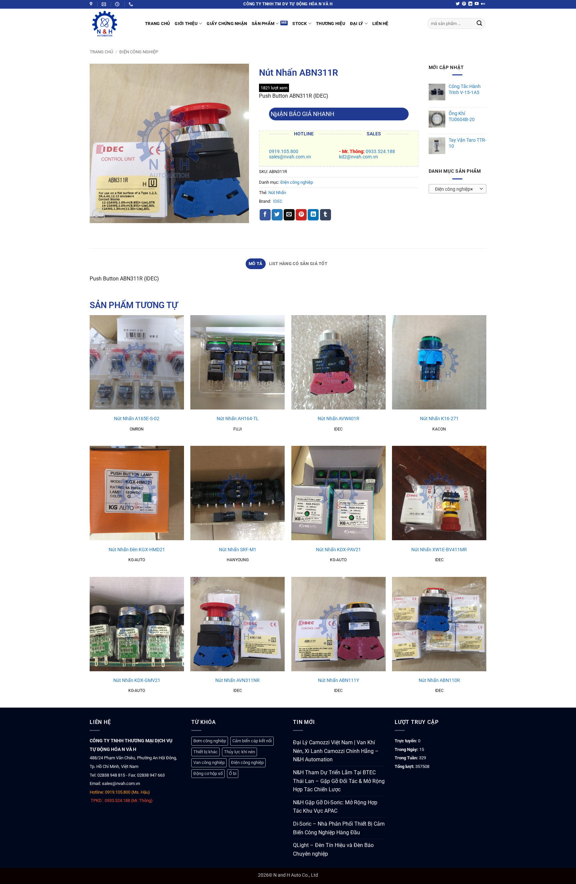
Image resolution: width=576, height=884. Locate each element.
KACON (439, 429)
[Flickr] (483, 4)
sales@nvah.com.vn (290, 157)
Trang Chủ (157, 23)
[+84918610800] (132, 4)
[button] (98, 214)
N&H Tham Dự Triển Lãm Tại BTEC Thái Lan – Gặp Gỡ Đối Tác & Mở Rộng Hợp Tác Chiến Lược (339, 781)
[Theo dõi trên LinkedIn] (470, 4)
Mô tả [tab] (255, 263)
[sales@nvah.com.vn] (105, 4)
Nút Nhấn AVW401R (338, 418)
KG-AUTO (136, 560)
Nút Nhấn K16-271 (439, 418)
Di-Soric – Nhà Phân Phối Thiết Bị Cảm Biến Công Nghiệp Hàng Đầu (339, 828)
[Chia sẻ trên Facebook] (265, 214)
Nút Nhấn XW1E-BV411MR (439, 550)
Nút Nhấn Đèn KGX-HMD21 (137, 550)
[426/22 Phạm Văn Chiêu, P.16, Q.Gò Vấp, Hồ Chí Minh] (92, 4)
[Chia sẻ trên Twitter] (277, 214)
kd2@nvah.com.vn (358, 157)
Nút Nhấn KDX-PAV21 (338, 550)
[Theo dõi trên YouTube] (477, 4)
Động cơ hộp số (208, 773)
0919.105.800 (283, 151)
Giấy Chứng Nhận (227, 23)
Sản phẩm (263, 23)
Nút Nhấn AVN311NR (237, 680)
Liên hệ (380, 23)
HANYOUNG (238, 560)
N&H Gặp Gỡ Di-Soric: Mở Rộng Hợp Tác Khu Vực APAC (335, 806)
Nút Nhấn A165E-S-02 (136, 418)
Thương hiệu (330, 23)
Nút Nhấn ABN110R (439, 680)
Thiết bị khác (205, 751)
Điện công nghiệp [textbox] (454, 189)
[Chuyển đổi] (275, 116)
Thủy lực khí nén (239, 751)
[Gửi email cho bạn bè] (289, 214)
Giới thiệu (186, 23)
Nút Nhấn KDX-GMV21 (136, 680)
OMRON (137, 429)
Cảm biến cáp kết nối (252, 740)
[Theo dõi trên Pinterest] (464, 4)
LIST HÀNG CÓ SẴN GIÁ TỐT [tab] (298, 263)
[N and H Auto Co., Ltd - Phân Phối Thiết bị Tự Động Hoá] (112, 24)
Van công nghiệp (209, 762)
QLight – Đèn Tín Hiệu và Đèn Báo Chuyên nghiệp (333, 849)
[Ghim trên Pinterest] (301, 214)
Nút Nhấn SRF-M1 (237, 550)
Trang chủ (101, 51)
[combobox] (457, 188)
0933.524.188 (380, 151)
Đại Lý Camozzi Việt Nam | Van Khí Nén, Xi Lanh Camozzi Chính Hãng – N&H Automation (336, 751)
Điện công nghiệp (138, 51)
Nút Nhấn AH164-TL (238, 418)
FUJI (237, 429)
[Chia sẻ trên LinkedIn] (313, 214)
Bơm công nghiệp (209, 740)
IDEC (277, 201)
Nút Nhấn (277, 192)
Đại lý (356, 23)
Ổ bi (232, 773)
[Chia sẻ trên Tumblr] (325, 214)
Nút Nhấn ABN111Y (338, 680)
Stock (299, 23)
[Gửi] (479, 23)
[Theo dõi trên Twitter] (458, 4)
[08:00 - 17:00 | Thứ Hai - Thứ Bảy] (118, 4)
